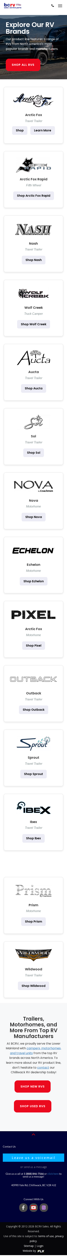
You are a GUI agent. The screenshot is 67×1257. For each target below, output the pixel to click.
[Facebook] (23, 1207)
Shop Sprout (33, 774)
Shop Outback (33, 710)
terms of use (46, 1236)
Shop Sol (33, 452)
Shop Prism (33, 921)
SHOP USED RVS (32, 1106)
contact (43, 1067)
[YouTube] (33, 1207)
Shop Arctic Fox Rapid (33, 195)
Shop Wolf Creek (33, 324)
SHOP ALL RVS (23, 65)
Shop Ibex (33, 838)
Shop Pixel (33, 645)
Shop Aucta (33, 388)
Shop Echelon (33, 581)
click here (53, 1173)
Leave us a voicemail (33, 1157)
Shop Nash (33, 260)
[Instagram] (44, 1207)
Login (40, 1246)
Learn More (42, 130)
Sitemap (29, 1246)
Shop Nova (33, 517)
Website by (30, 1251)
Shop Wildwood (33, 986)
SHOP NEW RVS (32, 1086)
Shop (20, 130)
